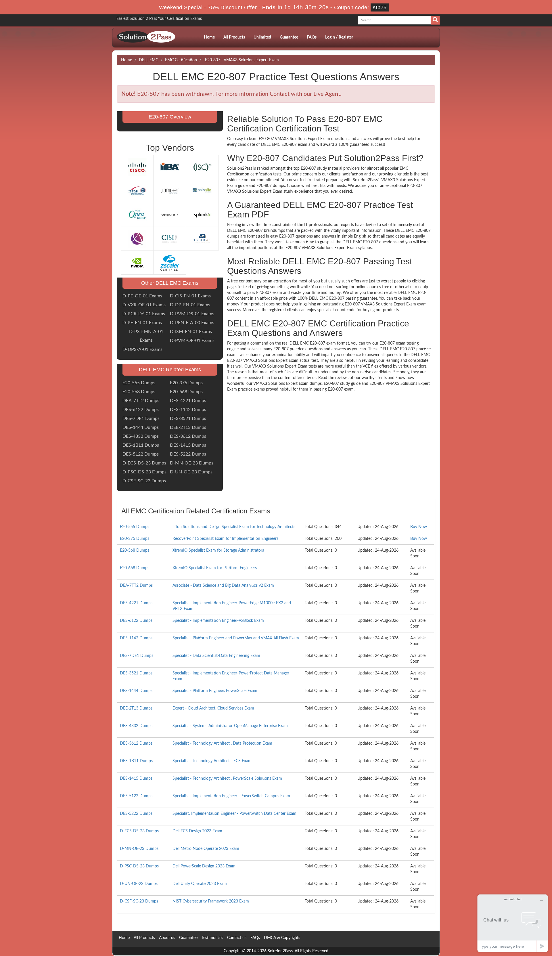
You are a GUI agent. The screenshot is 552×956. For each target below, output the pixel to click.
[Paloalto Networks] (202, 191)
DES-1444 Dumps (140, 427)
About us (167, 938)
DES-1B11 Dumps (140, 445)
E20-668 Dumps (186, 391)
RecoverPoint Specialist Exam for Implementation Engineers (225, 539)
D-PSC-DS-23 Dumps (144, 472)
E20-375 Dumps (186, 383)
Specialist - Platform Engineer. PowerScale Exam (214, 691)
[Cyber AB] (202, 238)
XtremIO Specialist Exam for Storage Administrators (218, 550)
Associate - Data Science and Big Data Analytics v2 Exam (223, 586)
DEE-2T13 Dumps (188, 427)
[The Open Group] (137, 215)
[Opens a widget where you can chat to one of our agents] (512, 923)
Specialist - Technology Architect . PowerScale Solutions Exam (227, 779)
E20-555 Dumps (138, 383)
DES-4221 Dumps (188, 400)
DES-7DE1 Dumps (141, 418)
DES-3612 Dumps (188, 436)
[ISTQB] (137, 191)
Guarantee (289, 37)
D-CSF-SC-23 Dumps (144, 481)
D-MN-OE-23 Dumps (191, 463)
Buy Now (418, 527)
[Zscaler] (170, 262)
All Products (234, 37)
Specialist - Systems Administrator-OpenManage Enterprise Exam (230, 726)
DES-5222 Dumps (188, 454)
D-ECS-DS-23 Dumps (144, 463)
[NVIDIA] (137, 262)
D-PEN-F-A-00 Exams (192, 322)
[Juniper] (170, 191)
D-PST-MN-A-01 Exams (146, 336)
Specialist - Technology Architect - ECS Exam (212, 761)
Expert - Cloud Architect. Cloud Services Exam (213, 708)
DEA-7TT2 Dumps (140, 400)
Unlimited (262, 37)
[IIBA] (170, 167)
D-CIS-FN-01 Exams (190, 296)
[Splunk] (202, 215)
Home (209, 37)
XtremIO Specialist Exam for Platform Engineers (214, 568)
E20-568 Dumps (138, 391)
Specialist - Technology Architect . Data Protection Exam (222, 743)
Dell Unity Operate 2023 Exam (199, 884)
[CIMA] (137, 238)
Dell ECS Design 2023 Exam (197, 831)
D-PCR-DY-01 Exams (143, 313)
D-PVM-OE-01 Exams (192, 340)
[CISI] (170, 238)
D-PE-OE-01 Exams (142, 296)
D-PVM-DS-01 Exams (192, 313)
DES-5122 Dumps (140, 454)
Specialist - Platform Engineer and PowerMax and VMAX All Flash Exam (235, 638)
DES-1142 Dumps (188, 409)
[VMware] (170, 215)
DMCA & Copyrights (282, 938)
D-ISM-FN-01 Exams (191, 331)
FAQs (312, 37)
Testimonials (212, 938)
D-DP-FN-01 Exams (190, 305)
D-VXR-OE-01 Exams (144, 305)
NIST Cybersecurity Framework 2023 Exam (210, 901)
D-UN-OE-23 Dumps (191, 472)
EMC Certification (181, 60)
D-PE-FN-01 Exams (142, 322)
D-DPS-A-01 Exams (142, 349)
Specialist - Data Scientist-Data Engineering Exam (216, 656)
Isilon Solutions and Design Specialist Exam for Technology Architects (233, 527)
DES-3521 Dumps (188, 418)
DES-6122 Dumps (140, 409)
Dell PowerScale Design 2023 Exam (203, 866)
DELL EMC (148, 60)
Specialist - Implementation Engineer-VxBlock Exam (218, 621)
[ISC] (202, 167)
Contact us (236, 938)
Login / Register (339, 37)
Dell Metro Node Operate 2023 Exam (205, 849)
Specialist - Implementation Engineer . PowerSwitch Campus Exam (231, 796)
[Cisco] (137, 167)
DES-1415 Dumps (188, 445)
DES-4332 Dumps (140, 436)
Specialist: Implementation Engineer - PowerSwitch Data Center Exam (234, 814)
